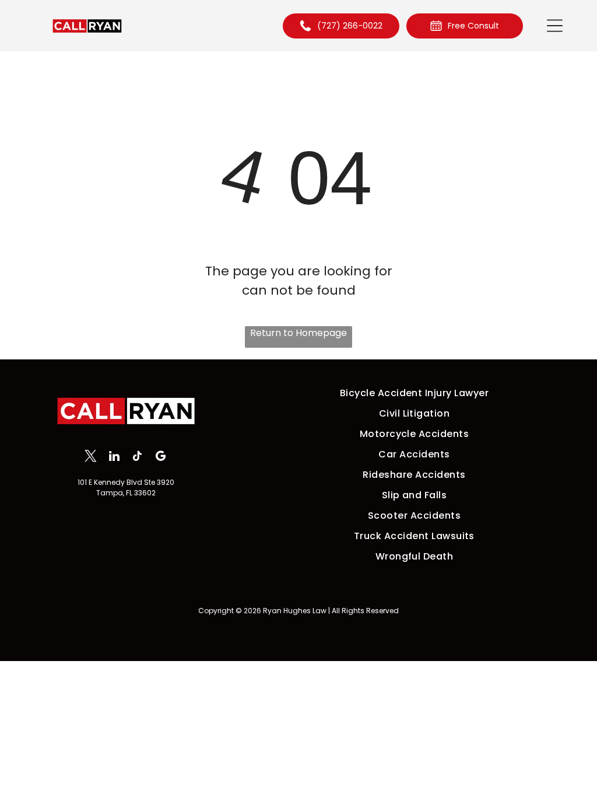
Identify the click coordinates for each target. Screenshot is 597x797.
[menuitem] (414, 393)
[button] (555, 25)
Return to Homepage (298, 333)
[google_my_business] (161, 457)
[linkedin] (114, 457)
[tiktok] (137, 457)
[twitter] (91, 457)
